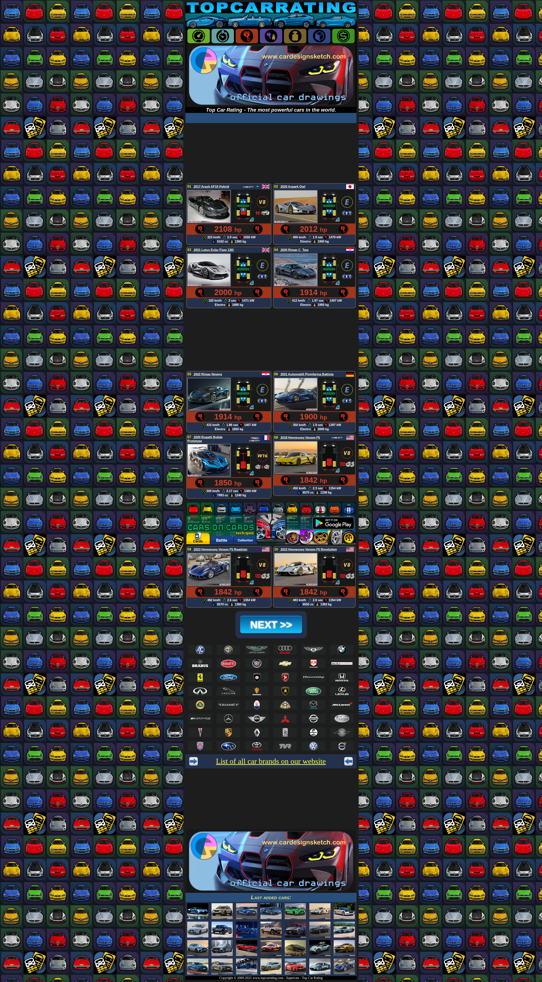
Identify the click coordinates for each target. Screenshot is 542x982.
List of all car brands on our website (271, 761)
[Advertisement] (271, 152)
